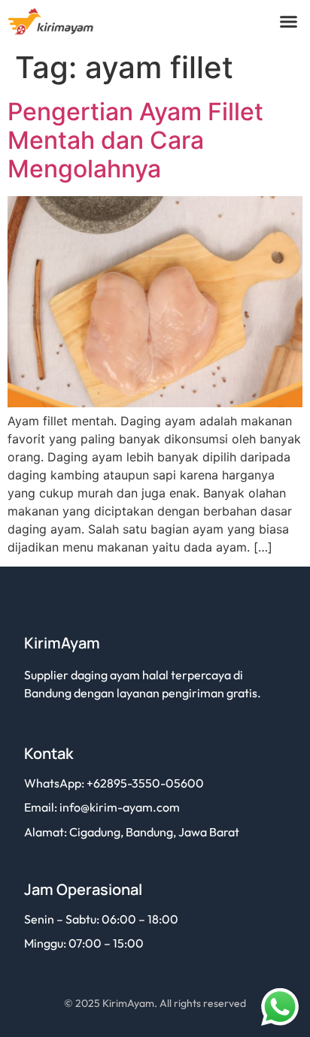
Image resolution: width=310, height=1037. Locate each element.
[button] (288, 22)
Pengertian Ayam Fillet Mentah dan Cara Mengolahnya (135, 140)
